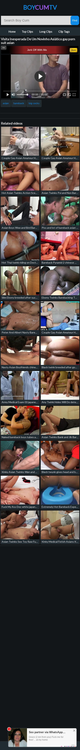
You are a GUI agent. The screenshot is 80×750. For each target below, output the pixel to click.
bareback (18, 103)
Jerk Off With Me (37, 49)
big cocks (34, 103)
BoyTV (40, 7)
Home (12, 31)
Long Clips (45, 31)
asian (6, 103)
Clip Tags (64, 31)
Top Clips (27, 31)
